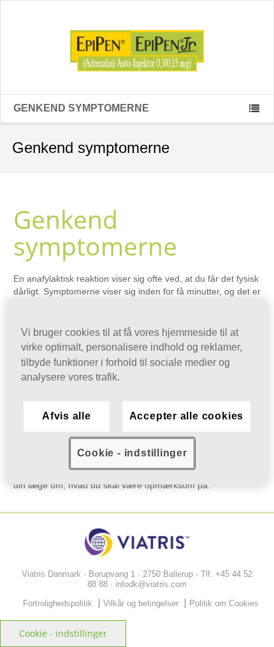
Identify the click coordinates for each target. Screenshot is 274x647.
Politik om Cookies (224, 603)
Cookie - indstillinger (63, 633)
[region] (137, 392)
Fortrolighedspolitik (57, 603)
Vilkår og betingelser (140, 603)
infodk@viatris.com (151, 584)
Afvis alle (66, 416)
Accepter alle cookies (186, 416)
